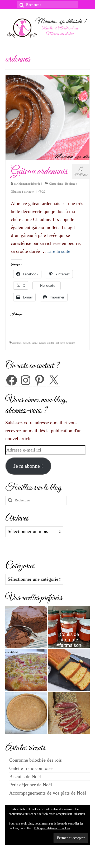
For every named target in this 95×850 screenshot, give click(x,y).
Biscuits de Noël (25, 776)
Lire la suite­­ (58, 251)
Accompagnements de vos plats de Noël (47, 793)
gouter (50, 342)
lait (57, 342)
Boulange (71, 183)
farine (34, 342)
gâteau (42, 342)
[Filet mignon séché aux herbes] (69, 713)
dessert (26, 342)
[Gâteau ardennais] (47, 117)
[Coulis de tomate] (69, 627)
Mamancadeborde (29, 183)
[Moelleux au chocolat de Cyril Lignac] (26, 627)
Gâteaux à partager (22, 191)
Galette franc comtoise (31, 768)
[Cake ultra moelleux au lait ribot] (69, 670)
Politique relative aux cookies (52, 828)
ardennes (16, 342)
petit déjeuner (67, 342)
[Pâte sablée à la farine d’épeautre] (26, 713)
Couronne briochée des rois (35, 760)
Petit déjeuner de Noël (30, 784)
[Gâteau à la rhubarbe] (26, 670)
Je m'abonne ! (28, 466)
